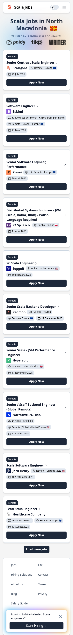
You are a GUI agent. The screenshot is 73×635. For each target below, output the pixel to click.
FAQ (40, 565)
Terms (42, 584)
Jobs (14, 565)
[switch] (54, 7)
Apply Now (36, 82)
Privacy (42, 594)
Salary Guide (19, 603)
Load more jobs (36, 549)
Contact (43, 574)
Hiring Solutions (21, 574)
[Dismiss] (60, 616)
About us (17, 584)
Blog (14, 594)
